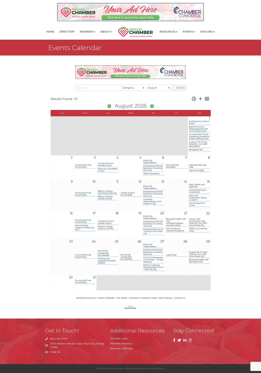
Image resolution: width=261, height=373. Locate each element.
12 (139, 181)
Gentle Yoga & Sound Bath (128, 194)
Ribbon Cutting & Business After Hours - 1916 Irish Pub (153, 267)
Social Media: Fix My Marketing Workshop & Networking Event (199, 136)
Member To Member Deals (143, 298)
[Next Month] (152, 106)
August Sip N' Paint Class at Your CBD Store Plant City (198, 254)
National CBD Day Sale (198, 166)
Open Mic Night (196, 170)
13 (162, 181)
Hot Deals (121, 298)
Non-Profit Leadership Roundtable (103, 253)
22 (208, 213)
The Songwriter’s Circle (197, 204)
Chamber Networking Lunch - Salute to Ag (152, 201)
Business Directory (86, 298)
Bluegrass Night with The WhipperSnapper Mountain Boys (176, 222)
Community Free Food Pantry (83, 166)
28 (185, 241)
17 (94, 213)
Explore (206, 31)
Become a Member (121, 348)
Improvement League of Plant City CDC (84, 227)
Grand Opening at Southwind (197, 191)
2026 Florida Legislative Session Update (107, 261)
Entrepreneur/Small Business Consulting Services (153, 168)
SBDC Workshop (151, 174)
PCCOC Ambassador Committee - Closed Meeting (153, 260)
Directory (67, 31)
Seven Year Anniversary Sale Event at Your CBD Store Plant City (198, 222)
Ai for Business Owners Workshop (175, 230)
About (105, 31)
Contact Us (179, 298)
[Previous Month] (109, 106)
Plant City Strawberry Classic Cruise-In (198, 198)
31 (94, 277)
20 (162, 213)
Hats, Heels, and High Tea (197, 186)
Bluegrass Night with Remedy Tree (199, 261)
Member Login (119, 338)
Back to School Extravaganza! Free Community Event (198, 129)
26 (139, 241)
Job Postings (165, 298)
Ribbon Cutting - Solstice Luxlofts (106, 227)
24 (94, 241)
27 (162, 241)
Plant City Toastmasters (149, 162)
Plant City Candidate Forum (108, 170)
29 (208, 241)
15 (208, 181)
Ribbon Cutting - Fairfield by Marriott (107, 192)
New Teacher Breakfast (172, 166)
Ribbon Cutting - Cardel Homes (106, 198)
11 (117, 181)
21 (185, 213)
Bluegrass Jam (196, 150)
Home (50, 31)
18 (117, 213)
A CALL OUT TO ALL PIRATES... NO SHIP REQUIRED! (198, 144)
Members (86, 31)
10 (94, 181)
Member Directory (121, 343)
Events (188, 31)
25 (116, 241)
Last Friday (171, 255)
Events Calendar (106, 298)
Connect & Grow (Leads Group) (106, 164)
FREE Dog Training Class (198, 230)
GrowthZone (158, 368)
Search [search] (180, 87)
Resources (167, 31)
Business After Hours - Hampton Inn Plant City (153, 231)
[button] (193, 99)
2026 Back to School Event (199, 122)
